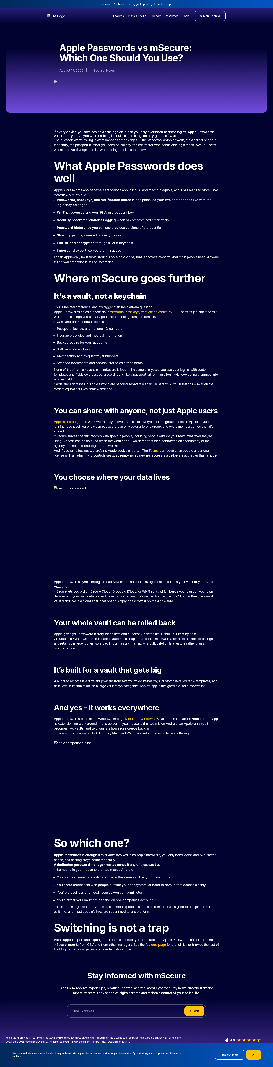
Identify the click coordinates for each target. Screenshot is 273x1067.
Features (118, 15)
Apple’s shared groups (70, 422)
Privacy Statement (80, 1041)
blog (62, 949)
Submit (194, 1010)
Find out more (230, 1054)
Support (156, 15)
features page (156, 945)
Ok (253, 1054)
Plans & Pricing (137, 15)
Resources (171, 15)
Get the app (163, 4)
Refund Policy (99, 1041)
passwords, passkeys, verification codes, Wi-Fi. (142, 312)
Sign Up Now (211, 15)
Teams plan (157, 450)
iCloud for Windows (140, 719)
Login (186, 15)
